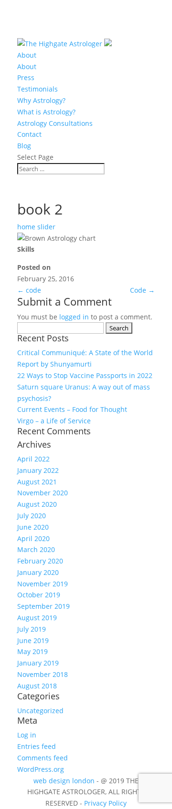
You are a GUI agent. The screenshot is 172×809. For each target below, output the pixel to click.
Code (142, 290)
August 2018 (37, 685)
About (26, 55)
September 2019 (43, 606)
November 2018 (42, 674)
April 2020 (33, 538)
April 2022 (33, 458)
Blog (24, 145)
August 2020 (37, 504)
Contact (29, 134)
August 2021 (37, 481)
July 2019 (31, 629)
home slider (36, 226)
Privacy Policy (105, 803)
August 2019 (37, 617)
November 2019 (42, 583)
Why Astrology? (41, 100)
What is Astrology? (46, 111)
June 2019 (33, 640)
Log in (26, 734)
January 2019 (38, 662)
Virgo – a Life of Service (54, 420)
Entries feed (36, 746)
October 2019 (38, 594)
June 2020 (33, 527)
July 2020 (31, 515)
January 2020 (38, 572)
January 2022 (38, 470)
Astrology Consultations (55, 123)
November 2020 (42, 492)
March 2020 (36, 549)
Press (25, 77)
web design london (64, 780)
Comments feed (42, 757)
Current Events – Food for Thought (72, 409)
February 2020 (40, 560)
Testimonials (37, 88)
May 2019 (32, 651)
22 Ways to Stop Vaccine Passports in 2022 (84, 375)
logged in (74, 316)
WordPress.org (40, 769)
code (29, 290)
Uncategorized (40, 710)
